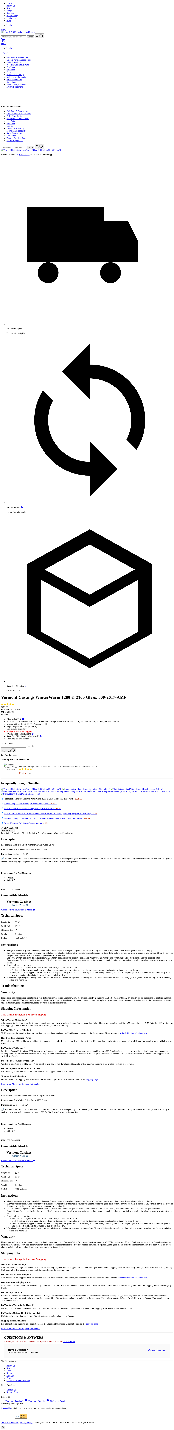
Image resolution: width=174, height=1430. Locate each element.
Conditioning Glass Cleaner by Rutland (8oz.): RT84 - (30, 803)
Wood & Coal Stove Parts (18, 65)
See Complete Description (18, 739)
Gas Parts (11, 67)
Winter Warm (20, 905)
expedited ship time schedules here (132, 1033)
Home (9, 3)
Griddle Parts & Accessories (19, 60)
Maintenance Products (16, 77)
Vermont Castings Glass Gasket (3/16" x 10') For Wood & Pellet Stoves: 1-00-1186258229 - (47, 818)
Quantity (30, 746)
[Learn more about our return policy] (22, 507)
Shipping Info (68, 833)
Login (9, 25)
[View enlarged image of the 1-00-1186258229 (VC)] (130, 791)
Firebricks (11, 69)
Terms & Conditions (9, 1422)
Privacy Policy (26, 1422)
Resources (11, 8)
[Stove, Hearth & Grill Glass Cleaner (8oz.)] (20, 794)
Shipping (10, 13)
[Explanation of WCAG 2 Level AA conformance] (21, 1418)
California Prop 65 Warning (18, 1380)
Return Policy (12, 15)
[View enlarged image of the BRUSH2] (45, 791)
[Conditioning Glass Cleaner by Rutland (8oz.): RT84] (87, 789)
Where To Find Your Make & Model (17, 910)
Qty (9, 743)
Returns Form (12, 1392)
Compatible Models (20, 833)
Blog (9, 20)
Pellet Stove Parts (14, 62)
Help (9, 1371)
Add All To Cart (8, 830)
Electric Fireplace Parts (16, 84)
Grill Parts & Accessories (17, 57)
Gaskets (10, 72)
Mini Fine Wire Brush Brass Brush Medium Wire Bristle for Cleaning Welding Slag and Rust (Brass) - (50, 813)
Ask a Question (158, 1350)
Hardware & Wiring (15, 74)
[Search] (39, 35)
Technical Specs (36, 833)
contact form (69, 1341)
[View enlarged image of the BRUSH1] (137, 789)
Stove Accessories (14, 79)
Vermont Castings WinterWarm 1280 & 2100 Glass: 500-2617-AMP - (43, 799)
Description (6, 833)
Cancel (30, 37)
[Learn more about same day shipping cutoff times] (25, 686)
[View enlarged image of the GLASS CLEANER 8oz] (20, 794)
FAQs (9, 11)
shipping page (92, 1079)
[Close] (3, 1427)
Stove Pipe (11, 82)
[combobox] (13, 36)
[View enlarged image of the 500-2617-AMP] (32, 789)
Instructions (48, 833)
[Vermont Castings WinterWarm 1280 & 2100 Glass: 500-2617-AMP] (31, 150)
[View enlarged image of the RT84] (87, 789)
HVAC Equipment (15, 87)
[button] (8, 704)
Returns (10, 1373)
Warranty (58, 833)
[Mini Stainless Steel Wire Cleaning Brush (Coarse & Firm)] (137, 789)
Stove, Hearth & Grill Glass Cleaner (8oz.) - (26, 823)
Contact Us (11, 18)
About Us (11, 6)
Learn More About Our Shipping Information (20, 1084)
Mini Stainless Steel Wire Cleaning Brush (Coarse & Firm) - (32, 808)
